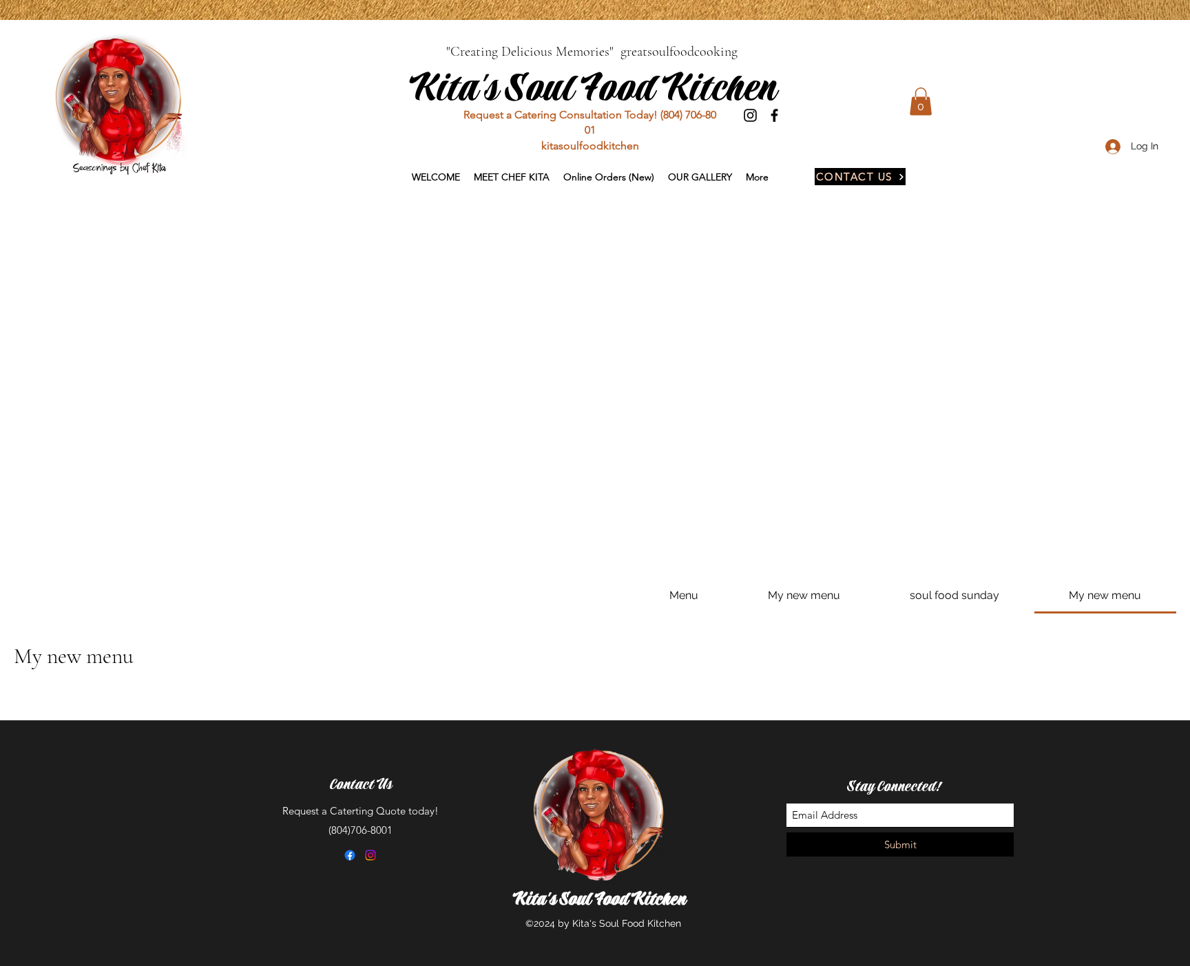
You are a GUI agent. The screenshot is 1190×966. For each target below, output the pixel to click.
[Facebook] (774, 115)
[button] (920, 101)
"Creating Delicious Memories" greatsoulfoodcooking (592, 51)
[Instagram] (750, 115)
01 (590, 129)
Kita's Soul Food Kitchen (591, 89)
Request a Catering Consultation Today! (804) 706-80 (589, 114)
